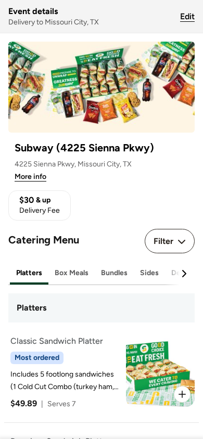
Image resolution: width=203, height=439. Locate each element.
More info (30, 176)
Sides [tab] (149, 272)
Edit (187, 16)
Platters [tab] (29, 272)
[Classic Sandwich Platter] (99, 372)
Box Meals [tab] (71, 272)
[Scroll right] (184, 273)
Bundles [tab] (114, 272)
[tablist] (101, 273)
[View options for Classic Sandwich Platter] (182, 394)
